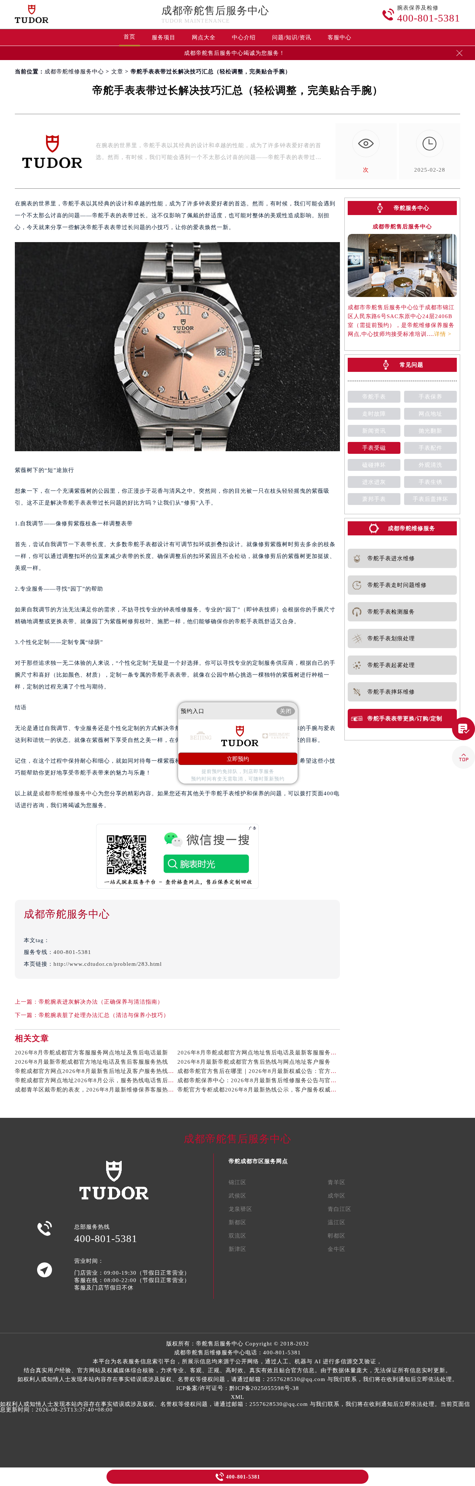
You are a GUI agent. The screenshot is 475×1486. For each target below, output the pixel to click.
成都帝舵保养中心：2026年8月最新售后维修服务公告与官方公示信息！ (271, 1080)
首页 (129, 37)
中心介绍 (244, 37)
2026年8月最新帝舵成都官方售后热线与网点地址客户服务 (254, 1062)
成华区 (336, 1196)
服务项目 (164, 37)
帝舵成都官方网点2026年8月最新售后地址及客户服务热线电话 (97, 1071)
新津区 (237, 1249)
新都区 (237, 1222)
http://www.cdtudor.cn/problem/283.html (107, 964)
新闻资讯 (374, 431)
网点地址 (430, 414)
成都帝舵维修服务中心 (74, 72)
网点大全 (204, 37)
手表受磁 (374, 448)
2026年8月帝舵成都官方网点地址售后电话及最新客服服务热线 (260, 1053)
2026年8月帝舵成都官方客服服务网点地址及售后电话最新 (91, 1053)
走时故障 (374, 414)
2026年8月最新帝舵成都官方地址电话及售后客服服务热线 (91, 1062)
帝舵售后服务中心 (219, 1344)
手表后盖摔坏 (430, 499)
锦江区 (237, 1182)
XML (237, 1397)
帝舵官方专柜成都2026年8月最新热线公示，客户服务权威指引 (260, 1090)
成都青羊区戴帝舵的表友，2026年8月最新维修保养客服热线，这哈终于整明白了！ (124, 1090)
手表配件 (430, 448)
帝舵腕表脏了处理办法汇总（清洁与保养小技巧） (104, 1015)
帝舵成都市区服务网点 (258, 1161)
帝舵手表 (374, 397)
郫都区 (336, 1236)
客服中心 (339, 37)
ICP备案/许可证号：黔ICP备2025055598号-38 (237, 1388)
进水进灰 (374, 482)
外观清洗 (430, 465)
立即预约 (238, 759)
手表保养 (430, 397)
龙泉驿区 (240, 1209)
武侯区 (237, 1196)
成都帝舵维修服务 (411, 528)
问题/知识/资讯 (291, 37)
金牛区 (336, 1249)
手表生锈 (430, 482)
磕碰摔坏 (374, 465)
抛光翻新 (430, 431)
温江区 (336, 1222)
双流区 (237, 1236)
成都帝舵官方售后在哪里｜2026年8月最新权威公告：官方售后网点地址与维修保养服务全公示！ (304, 1071)
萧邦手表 (374, 499)
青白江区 (339, 1209)
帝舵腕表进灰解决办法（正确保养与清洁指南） (101, 1002)
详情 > (442, 334)
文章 (117, 72)
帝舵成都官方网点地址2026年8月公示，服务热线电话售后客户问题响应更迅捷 (118, 1080)
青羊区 (336, 1182)
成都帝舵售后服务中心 (215, 10)
